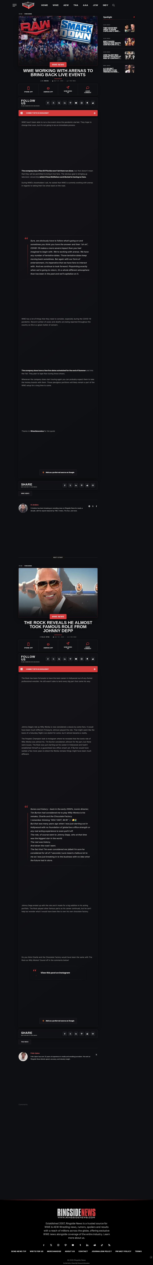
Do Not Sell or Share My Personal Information (76, 1263)
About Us (70, 1251)
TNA (75, 5)
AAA (85, 5)
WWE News (28, 14)
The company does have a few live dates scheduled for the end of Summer (54, 370)
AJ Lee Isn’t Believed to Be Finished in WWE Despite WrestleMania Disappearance (110, 70)
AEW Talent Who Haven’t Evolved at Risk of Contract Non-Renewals (112, 56)
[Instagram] (81, 103)
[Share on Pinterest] (81, 485)
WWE (56, 5)
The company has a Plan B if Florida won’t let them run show (47, 171)
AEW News (106, 24)
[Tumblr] (80, 1245)
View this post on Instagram (55, 972)
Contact (83, 1251)
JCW (95, 5)
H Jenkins (45, 81)
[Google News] (59, 103)
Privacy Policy (123, 1251)
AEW (66, 5)
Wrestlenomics (37, 431)
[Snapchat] (87, 103)
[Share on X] (70, 485)
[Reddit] (93, 103)
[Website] (89, 506)
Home (44, 5)
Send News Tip (18, 1251)
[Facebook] (48, 103)
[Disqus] (58, 1139)
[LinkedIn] (65, 103)
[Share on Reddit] (87, 485)
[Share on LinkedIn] (76, 485)
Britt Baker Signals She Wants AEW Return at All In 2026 (112, 43)
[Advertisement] (37, 301)
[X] (53, 103)
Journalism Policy (102, 1251)
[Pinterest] (70, 103)
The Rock (24, 1042)
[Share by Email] (93, 485)
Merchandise (54, 1251)
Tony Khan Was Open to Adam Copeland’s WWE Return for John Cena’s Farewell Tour (111, 29)
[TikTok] (102, 1245)
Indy (105, 5)
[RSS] (109, 1245)
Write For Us (36, 1251)
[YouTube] (76, 103)
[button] (113, 5)
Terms (138, 1251)
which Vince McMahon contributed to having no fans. (62, 177)
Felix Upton (45, 637)
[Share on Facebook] (65, 485)
